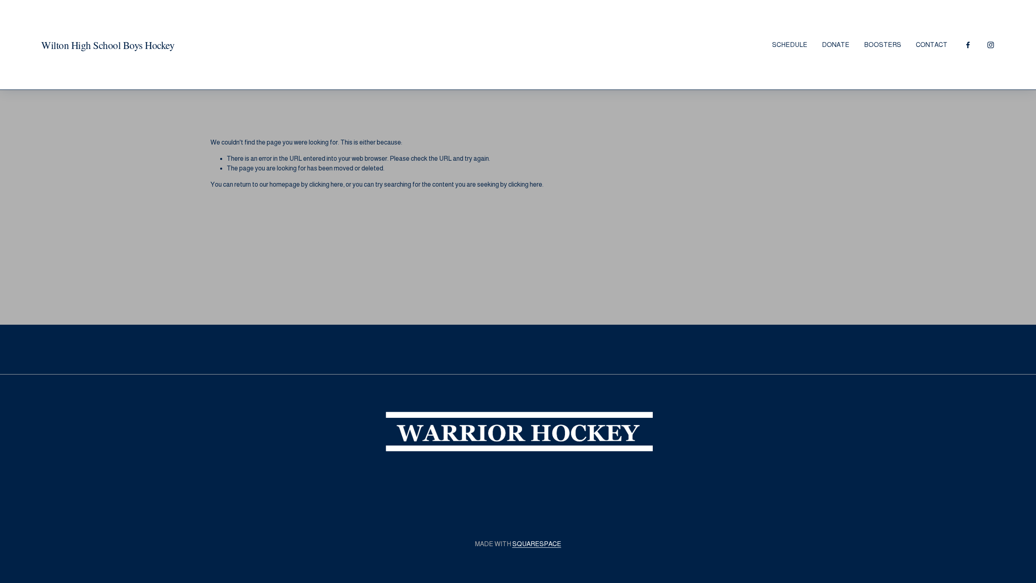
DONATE (835, 44)
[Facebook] (968, 45)
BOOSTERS (882, 44)
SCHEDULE (789, 44)
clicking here (326, 184)
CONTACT (931, 44)
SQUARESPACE (536, 543)
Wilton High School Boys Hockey (107, 45)
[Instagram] (991, 45)
